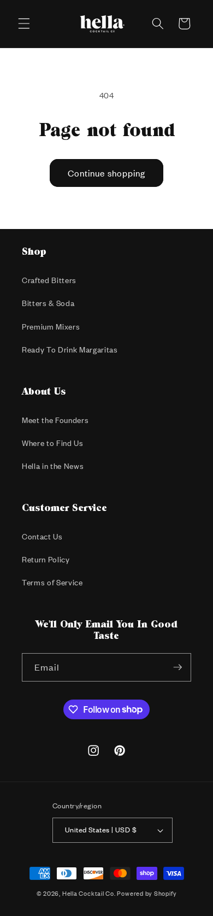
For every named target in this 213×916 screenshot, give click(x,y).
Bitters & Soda (48, 303)
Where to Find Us (53, 443)
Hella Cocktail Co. (89, 893)
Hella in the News (53, 466)
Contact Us (42, 536)
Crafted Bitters (49, 280)
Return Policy (46, 559)
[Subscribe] (177, 667)
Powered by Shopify (146, 893)
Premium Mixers (51, 326)
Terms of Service (52, 582)
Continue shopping (107, 173)
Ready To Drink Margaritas (70, 349)
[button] (24, 23)
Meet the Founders (55, 420)
